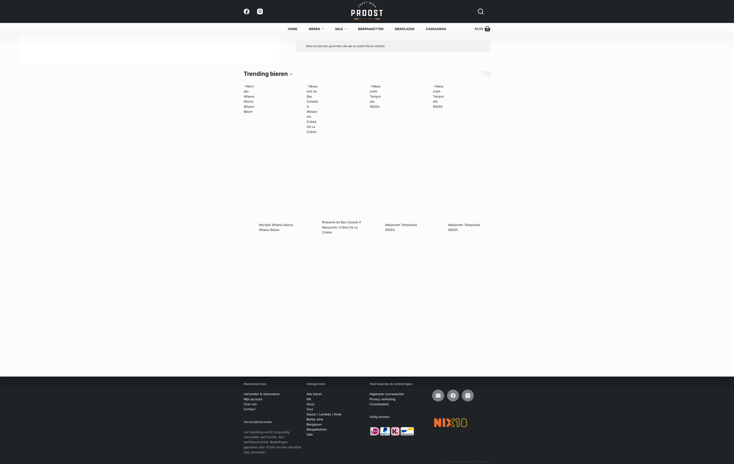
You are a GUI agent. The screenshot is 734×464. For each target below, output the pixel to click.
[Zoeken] (481, 11)
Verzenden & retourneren (262, 394)
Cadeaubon (436, 29)
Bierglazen (404, 29)
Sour (310, 409)
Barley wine (315, 419)
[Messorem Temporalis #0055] (438, 227)
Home (292, 29)
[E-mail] (438, 396)
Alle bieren (314, 394)
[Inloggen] (488, 11)
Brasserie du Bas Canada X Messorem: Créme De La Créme (341, 227)
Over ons (250, 404)
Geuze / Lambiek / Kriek (324, 414)
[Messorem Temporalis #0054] (375, 227)
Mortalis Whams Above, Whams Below (276, 227)
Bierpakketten (370, 29)
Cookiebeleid (379, 404)
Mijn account (253, 399)
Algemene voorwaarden (386, 394)
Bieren (314, 29)
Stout (310, 404)
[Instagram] (260, 11)
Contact (249, 409)
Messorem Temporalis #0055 (464, 227)
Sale (339, 29)
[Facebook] (246, 11)
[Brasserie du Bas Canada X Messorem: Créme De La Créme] (312, 227)
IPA (309, 399)
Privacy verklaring (382, 399)
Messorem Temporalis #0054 (401, 227)
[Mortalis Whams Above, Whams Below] (249, 227)
